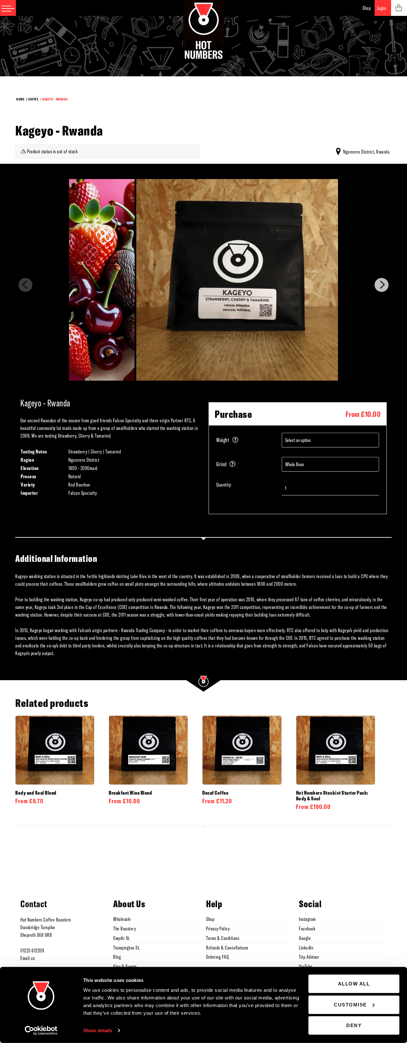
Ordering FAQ (217, 957)
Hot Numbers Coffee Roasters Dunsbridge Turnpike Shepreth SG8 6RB (45, 927)
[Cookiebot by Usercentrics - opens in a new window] (41, 1030)
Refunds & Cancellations (227, 947)
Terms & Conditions (222, 938)
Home (20, 99)
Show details (97, 1030)
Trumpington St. (126, 947)
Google (305, 938)
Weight (222, 440)
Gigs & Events (125, 966)
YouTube (306, 966)
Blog (117, 957)
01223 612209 (32, 950)
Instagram (307, 919)
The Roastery (124, 928)
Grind (221, 464)
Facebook (307, 928)
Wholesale (122, 919)
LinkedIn (306, 947)
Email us (27, 958)
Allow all (354, 983)
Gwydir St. (121, 938)
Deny (354, 1025)
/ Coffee (32, 99)
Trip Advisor (309, 957)
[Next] (382, 285)
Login (381, 8)
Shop (366, 8)
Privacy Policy (218, 928)
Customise (350, 1004)
